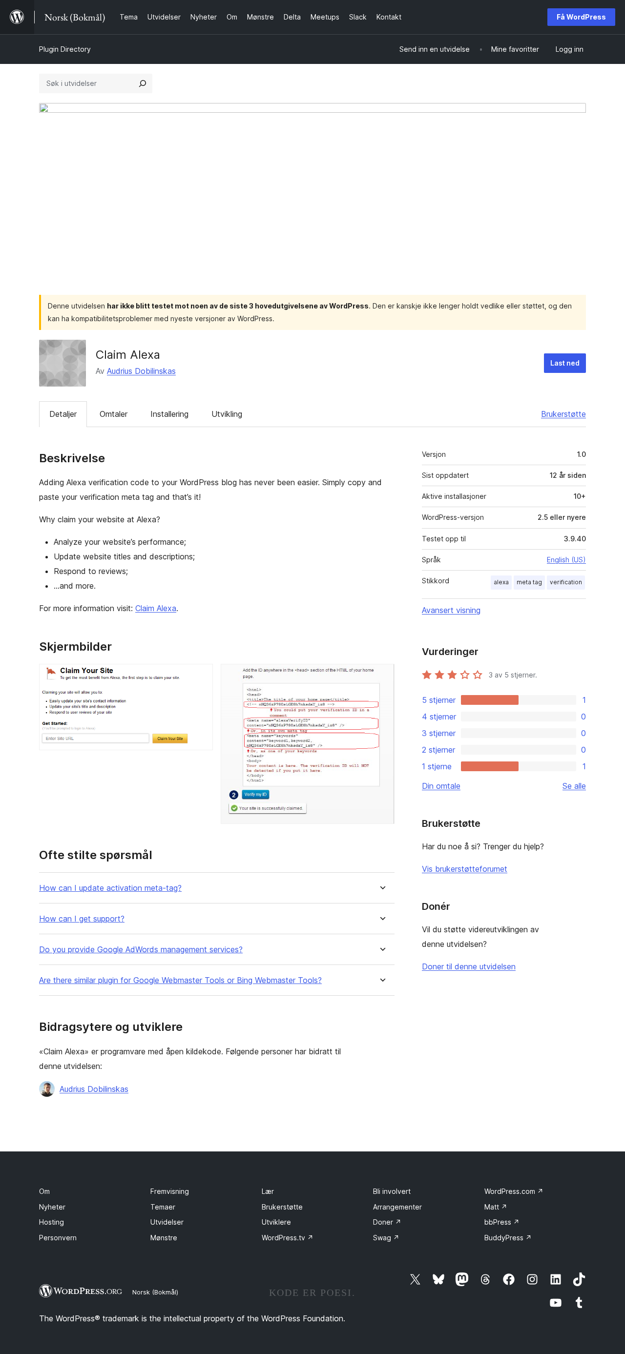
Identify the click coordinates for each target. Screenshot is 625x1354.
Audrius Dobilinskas (141, 371)
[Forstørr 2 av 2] (381, 677)
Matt (495, 1207)
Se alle (574, 786)
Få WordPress (581, 17)
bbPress (502, 1222)
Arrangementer (397, 1207)
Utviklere (276, 1222)
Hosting (51, 1222)
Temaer (162, 1207)
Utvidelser (167, 1222)
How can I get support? (82, 918)
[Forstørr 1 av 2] (200, 677)
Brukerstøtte (563, 414)
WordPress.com (513, 1191)
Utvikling (226, 414)
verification (566, 582)
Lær (268, 1191)
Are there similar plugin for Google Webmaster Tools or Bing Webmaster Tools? (180, 980)
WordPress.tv (287, 1237)
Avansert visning (451, 610)
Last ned (565, 363)
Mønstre (163, 1237)
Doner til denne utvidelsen (469, 966)
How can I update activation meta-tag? (110, 888)
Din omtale (441, 786)
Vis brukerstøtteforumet (464, 869)
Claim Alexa (155, 608)
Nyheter (52, 1207)
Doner (387, 1222)
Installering (169, 414)
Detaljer (63, 414)
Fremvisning (169, 1191)
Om (44, 1191)
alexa (501, 582)
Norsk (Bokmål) (155, 1292)
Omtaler (113, 414)
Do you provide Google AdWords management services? (141, 949)
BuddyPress (508, 1237)
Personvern (58, 1237)
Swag (386, 1237)
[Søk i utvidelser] (142, 83)
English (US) (566, 559)
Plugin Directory (65, 49)
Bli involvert (392, 1191)
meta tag (529, 582)
